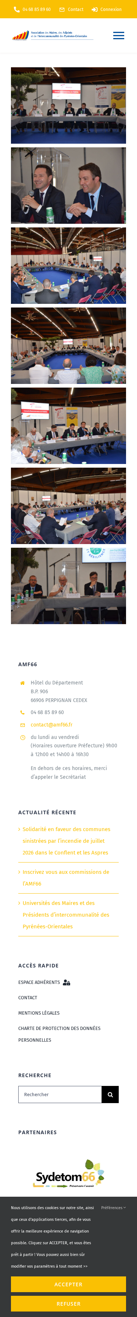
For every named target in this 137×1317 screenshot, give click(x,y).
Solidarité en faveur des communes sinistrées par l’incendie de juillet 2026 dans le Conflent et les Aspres (66, 841)
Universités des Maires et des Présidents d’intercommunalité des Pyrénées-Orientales (66, 915)
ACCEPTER (68, 1284)
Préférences (112, 1207)
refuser (69, 1303)
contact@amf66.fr (51, 725)
